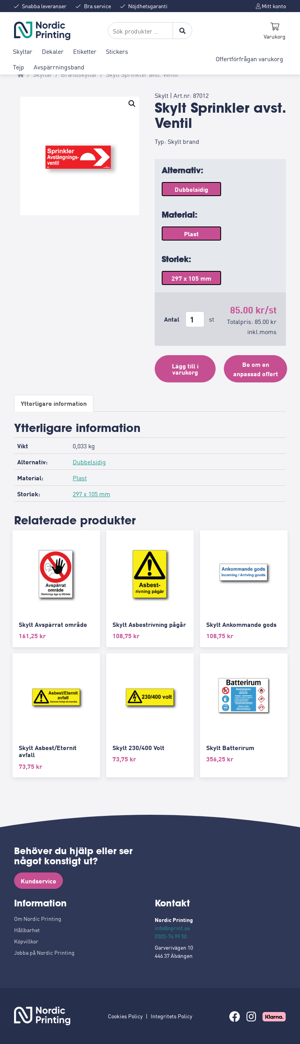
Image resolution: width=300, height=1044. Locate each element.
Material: (179, 214)
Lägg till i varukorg (185, 369)
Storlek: (176, 259)
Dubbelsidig (89, 461)
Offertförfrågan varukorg (249, 58)
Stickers (117, 51)
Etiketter (84, 51)
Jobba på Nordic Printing (44, 952)
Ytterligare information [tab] (54, 403)
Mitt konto (273, 6)
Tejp (18, 66)
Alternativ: (182, 170)
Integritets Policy (171, 1016)
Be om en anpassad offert (255, 368)
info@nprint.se (172, 928)
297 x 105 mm (91, 493)
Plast (80, 477)
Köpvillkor (26, 941)
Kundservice (38, 880)
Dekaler (53, 51)
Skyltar (22, 51)
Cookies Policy (125, 1016)
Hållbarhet (27, 930)
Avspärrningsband (59, 66)
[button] (132, 104)
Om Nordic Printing (37, 918)
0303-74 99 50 (171, 936)
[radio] (191, 189)
